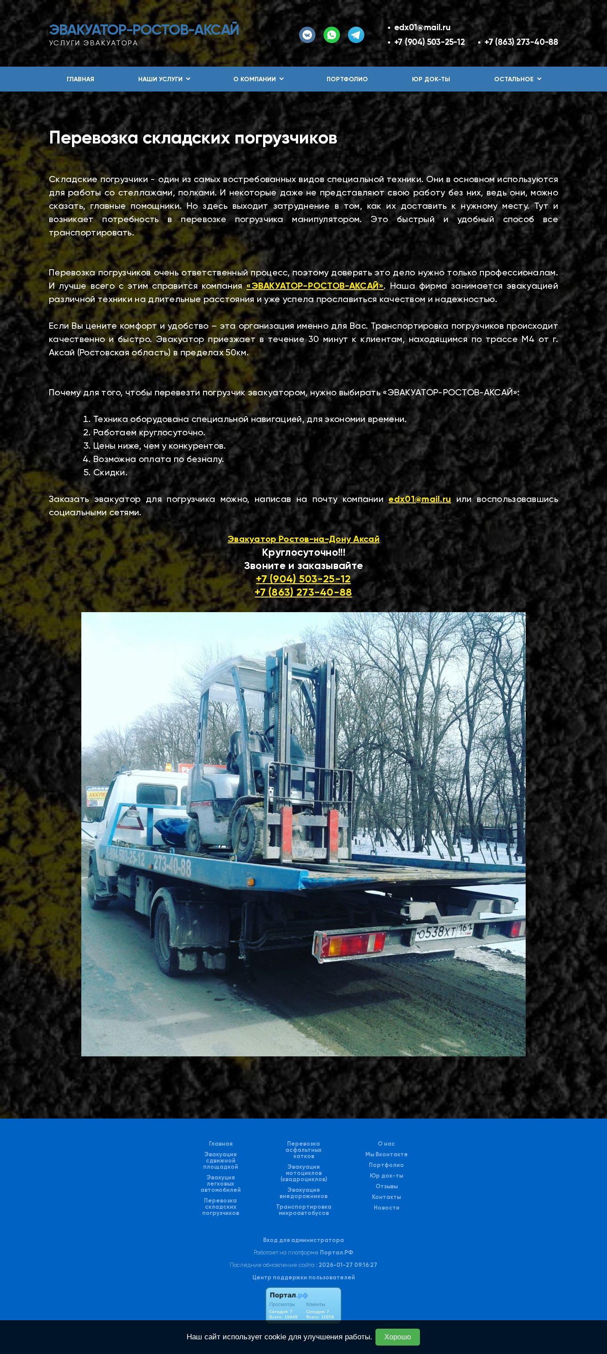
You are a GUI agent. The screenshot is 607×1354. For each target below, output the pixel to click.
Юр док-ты (431, 79)
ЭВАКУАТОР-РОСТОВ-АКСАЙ (144, 30)
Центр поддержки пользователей (303, 1277)
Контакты (386, 1197)
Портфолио (347, 79)
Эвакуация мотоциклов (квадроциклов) (303, 1173)
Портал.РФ (336, 1252)
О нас (386, 1144)
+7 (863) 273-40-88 (521, 42)
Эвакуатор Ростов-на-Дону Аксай (303, 539)
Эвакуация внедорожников (303, 1193)
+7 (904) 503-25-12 (429, 42)
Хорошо (397, 1337)
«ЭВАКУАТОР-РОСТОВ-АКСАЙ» (314, 285)
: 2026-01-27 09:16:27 (346, 1265)
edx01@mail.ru (422, 27)
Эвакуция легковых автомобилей (220, 1184)
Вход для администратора (303, 1240)
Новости (386, 1208)
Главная (80, 79)
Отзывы (386, 1186)
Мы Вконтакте (386, 1154)
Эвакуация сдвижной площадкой (220, 1160)
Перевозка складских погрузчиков (220, 1207)
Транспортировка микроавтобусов (303, 1210)
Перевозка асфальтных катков (303, 1150)
